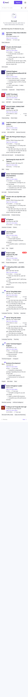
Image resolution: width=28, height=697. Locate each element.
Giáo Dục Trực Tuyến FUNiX (13, 293)
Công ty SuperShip (11, 48)
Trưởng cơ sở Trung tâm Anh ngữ (16, 407)
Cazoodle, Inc (9, 365)
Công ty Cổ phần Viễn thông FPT (14, 163)
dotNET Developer (12, 94)
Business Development (13, 363)
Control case (9, 126)
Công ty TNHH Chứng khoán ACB (14, 140)
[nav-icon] (25, 2)
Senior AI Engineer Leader (14, 386)
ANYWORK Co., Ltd (11, 347)
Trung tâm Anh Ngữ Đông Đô (13, 408)
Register (18, 2)
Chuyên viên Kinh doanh (13, 47)
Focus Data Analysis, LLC (12, 36)
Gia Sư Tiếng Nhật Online (13, 291)
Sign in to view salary (11, 38)
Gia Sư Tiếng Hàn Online (13, 317)
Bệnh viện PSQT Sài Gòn (12, 270)
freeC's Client (9, 75)
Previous (5, 419)
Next (24, 419)
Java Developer (11, 232)
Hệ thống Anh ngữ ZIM (12, 96)
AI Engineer (9, 219)
